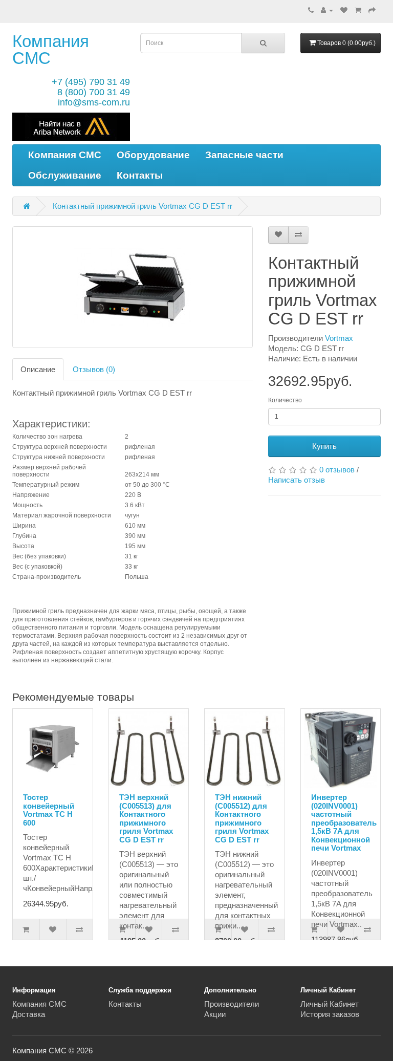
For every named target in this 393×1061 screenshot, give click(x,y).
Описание (37, 369)
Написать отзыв (296, 479)
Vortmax (339, 338)
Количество (285, 400)
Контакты (140, 175)
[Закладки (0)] (343, 10)
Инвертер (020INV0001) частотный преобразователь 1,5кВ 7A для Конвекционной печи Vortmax (344, 822)
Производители (231, 1004)
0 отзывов (337, 469)
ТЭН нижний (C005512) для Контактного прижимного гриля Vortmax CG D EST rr (242, 818)
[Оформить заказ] (372, 10)
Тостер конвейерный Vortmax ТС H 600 (48, 810)
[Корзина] (358, 10)
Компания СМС (50, 50)
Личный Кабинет (329, 1004)
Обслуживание (64, 175)
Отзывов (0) (94, 369)
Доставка (28, 1014)
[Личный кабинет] (327, 10)
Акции (215, 1014)
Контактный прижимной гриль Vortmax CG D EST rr (142, 206)
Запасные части (244, 154)
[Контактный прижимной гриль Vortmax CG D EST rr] (132, 287)
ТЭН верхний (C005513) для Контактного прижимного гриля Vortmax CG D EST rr (146, 818)
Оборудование (153, 154)
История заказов (329, 1014)
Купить (324, 446)
